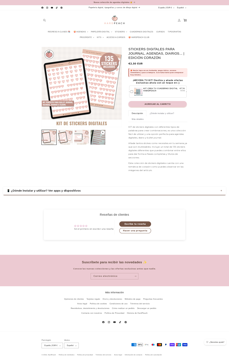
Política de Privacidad (114, 313)
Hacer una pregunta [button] (135, 230)
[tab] (137, 113)
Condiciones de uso (119, 304)
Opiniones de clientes (74, 299)
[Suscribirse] (135, 276)
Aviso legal (82, 304)
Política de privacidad (85, 355)
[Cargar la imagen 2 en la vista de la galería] (65, 137)
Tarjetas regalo (93, 299)
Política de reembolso (66, 355)
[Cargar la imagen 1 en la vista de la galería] (49, 137)
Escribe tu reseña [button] (135, 224)
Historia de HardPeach (137, 313)
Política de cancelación (153, 355)
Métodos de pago (133, 299)
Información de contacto (133, 355)
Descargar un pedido (146, 308)
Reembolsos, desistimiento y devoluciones (90, 308)
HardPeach (52, 355)
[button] (44, 20)
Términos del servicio (140, 304)
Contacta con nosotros (91, 313)
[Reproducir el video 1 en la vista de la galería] (98, 137)
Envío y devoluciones (112, 299)
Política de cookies (98, 304)
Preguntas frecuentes (153, 299)
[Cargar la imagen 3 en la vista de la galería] (81, 137)
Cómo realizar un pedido (123, 308)
